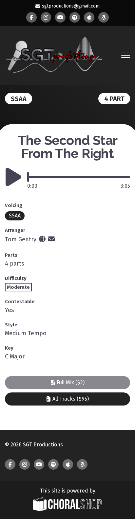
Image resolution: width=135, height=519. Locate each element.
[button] (67, 382)
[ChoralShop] (67, 504)
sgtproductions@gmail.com (71, 6)
